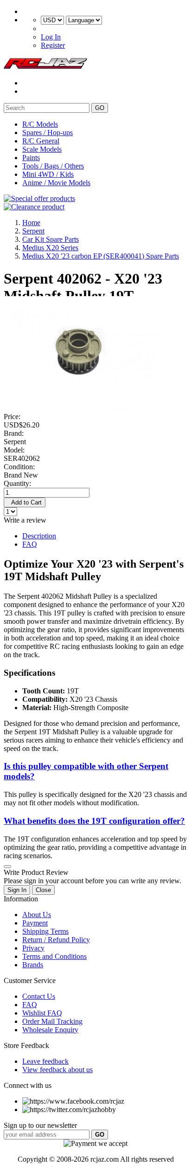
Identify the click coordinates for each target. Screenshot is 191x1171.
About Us (36, 915)
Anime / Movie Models (56, 183)
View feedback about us (57, 1070)
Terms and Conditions (54, 956)
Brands (32, 965)
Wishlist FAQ (42, 1013)
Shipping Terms (45, 931)
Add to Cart (24, 502)
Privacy (33, 948)
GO (99, 107)
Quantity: (17, 483)
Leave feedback (45, 1061)
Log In (51, 37)
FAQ (29, 544)
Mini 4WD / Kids (48, 174)
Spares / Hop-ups (47, 132)
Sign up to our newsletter (40, 1125)
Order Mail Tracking (52, 1021)
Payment (35, 923)
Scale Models (42, 149)
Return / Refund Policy (56, 940)
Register (53, 45)
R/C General (40, 141)
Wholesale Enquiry (50, 1030)
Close (43, 889)
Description (39, 536)
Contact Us (38, 996)
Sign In (16, 889)
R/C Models (40, 124)
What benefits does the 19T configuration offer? (94, 821)
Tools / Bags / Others (53, 166)
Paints (31, 158)
